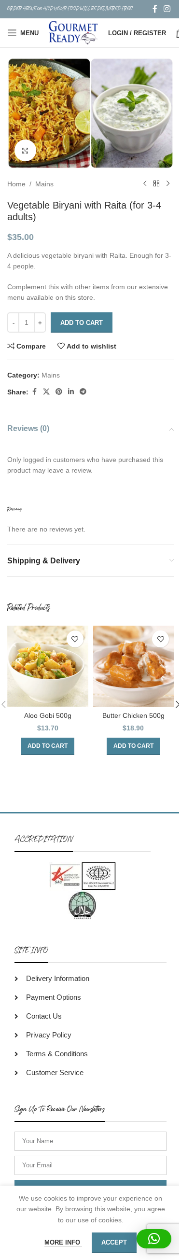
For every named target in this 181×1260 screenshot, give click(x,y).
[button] (47, 746)
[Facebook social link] (155, 8)
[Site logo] (73, 32)
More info (63, 1242)
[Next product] (168, 184)
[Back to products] (156, 184)
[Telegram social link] (83, 391)
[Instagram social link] (167, 8)
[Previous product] (145, 184)
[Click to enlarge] (25, 150)
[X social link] (46, 391)
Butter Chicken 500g (133, 715)
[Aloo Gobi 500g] (47, 666)
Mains (44, 184)
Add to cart (81, 322)
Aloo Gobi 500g (47, 715)
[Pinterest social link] (59, 391)
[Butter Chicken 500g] (133, 666)
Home (16, 184)
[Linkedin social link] (71, 391)
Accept (114, 1242)
